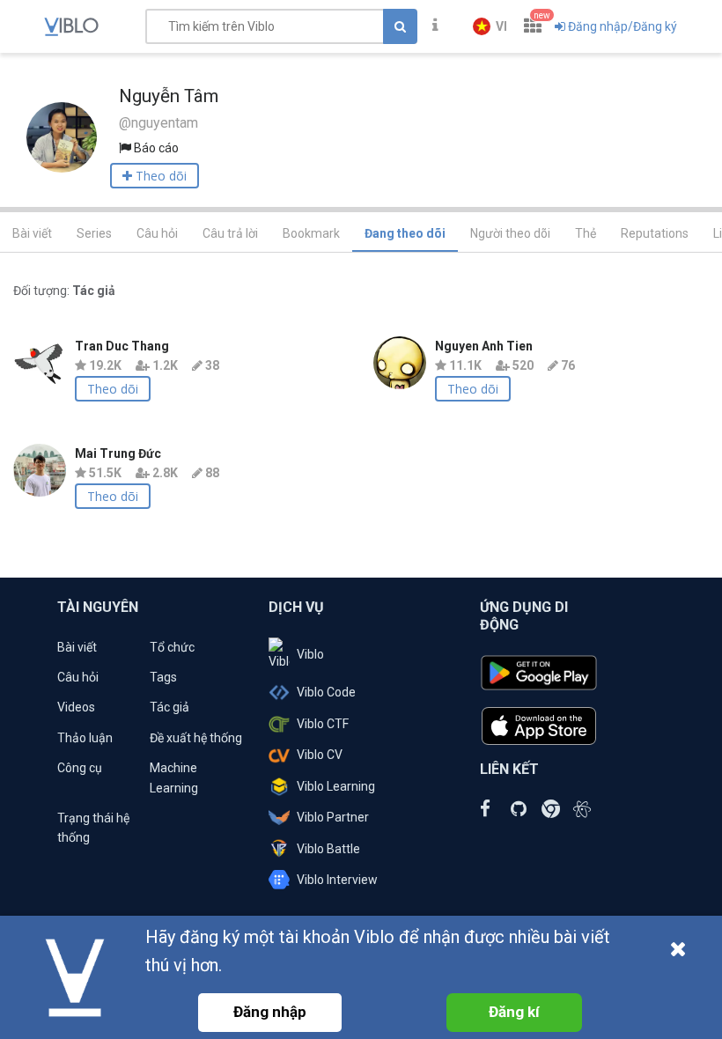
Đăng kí (514, 1012)
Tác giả (169, 707)
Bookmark (311, 233)
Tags (163, 677)
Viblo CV (320, 755)
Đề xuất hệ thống (196, 738)
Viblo (310, 654)
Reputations (655, 233)
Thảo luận (85, 738)
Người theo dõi (510, 233)
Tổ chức (172, 647)
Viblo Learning (336, 786)
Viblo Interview (337, 880)
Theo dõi (112, 388)
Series (94, 233)
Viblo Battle (328, 849)
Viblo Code (326, 692)
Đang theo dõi (405, 233)
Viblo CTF (323, 724)
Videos (76, 707)
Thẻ (585, 233)
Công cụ (79, 768)
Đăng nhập (269, 1012)
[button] (490, 26)
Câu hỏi (157, 233)
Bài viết (32, 233)
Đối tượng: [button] (64, 291)
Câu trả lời (230, 233)
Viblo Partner (333, 817)
